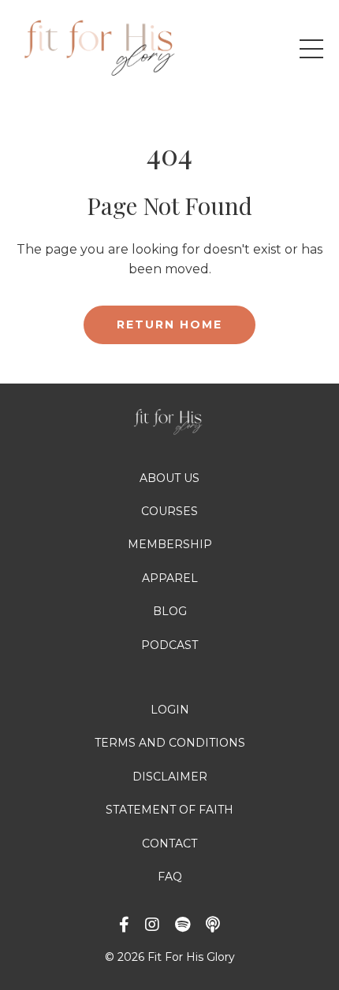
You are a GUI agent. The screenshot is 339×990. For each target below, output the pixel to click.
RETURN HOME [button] (169, 324)
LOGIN (170, 710)
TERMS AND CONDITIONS (170, 743)
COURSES (169, 511)
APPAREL (170, 578)
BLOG (170, 611)
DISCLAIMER (169, 776)
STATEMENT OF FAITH (169, 810)
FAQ (170, 876)
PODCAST (169, 645)
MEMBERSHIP (170, 544)
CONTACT (169, 843)
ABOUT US (169, 478)
